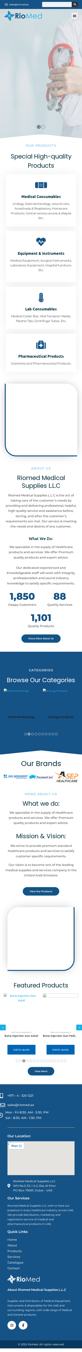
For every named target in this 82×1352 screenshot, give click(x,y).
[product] (21, 1011)
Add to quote (21, 1049)
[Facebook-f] (23, 1325)
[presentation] (7, 711)
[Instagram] (11, 1325)
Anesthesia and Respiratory (60, 1032)
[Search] (75, 4)
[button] (74, 16)
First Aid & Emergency (21, 1032)
